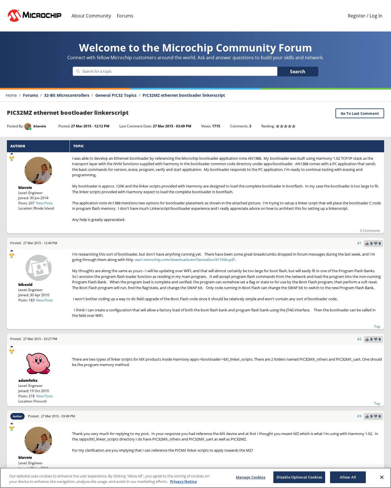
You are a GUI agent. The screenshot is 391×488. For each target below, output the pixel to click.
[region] (195, 478)
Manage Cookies (250, 477)
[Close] (382, 477)
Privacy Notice (183, 481)
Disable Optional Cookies (299, 477)
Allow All (348, 477)
